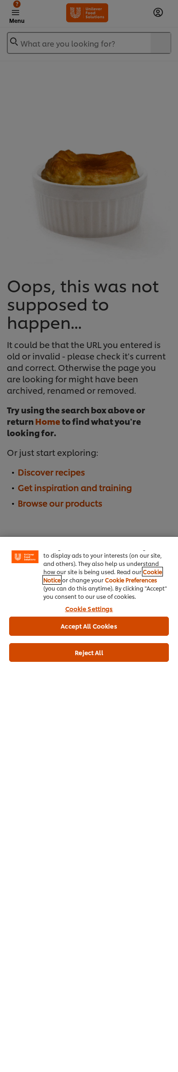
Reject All (89, 652)
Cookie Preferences (131, 580)
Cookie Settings (89, 608)
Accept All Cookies (89, 626)
